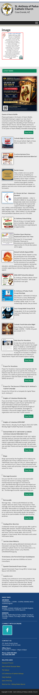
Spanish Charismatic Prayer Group (14, 566)
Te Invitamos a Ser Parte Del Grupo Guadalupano (18, 557)
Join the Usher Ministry (11, 541)
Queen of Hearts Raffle (10, 114)
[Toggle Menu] (36, 23)
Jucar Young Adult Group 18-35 (24, 308)
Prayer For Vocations (10, 366)
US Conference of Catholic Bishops (12, 673)
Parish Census (19, 170)
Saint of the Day (7, 681)
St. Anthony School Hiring (22, 218)
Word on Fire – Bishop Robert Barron (13, 684)
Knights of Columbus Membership (14, 398)
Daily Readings (6, 677)
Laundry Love (8, 576)
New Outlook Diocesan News (11, 666)
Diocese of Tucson (7, 663)
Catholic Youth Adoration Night (24, 324)
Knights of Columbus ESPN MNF (14, 422)
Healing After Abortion (11, 524)
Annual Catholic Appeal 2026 (23, 252)
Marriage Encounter (10, 476)
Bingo (5, 456)
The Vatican (5, 670)
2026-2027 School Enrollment (24, 275)
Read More (28, 132)
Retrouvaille (7, 500)
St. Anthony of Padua (19, 11)
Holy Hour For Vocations (22, 340)
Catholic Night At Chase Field (24, 138)
